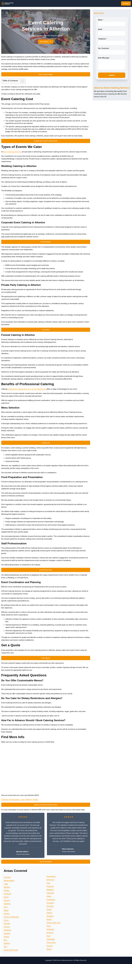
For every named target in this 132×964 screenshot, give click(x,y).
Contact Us (46, 443)
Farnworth (7, 894)
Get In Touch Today (46, 74)
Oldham (49, 913)
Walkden (28, 799)
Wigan (6, 910)
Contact (126, 3)
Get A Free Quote (46, 861)
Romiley (50, 946)
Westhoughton (14, 799)
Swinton (7, 914)
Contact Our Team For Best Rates (45, 141)
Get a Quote (44, 41)
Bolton (6, 897)
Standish (7, 933)
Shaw (49, 926)
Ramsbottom (51, 876)
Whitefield (7, 930)
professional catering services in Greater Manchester (27, 389)
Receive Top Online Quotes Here (45, 805)
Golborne (7, 904)
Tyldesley (4, 799)
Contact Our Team (45, 570)
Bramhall (50, 933)
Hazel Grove (51, 942)
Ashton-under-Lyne (53, 923)
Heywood (50, 886)
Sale (5, 947)
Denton (49, 919)
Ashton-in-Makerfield (11, 917)
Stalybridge (51, 939)
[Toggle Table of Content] (21, 81)
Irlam (5, 907)
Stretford (7, 943)
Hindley (35, 799)
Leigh (22, 799)
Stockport (50, 916)
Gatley (49, 896)
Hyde (48, 936)
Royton (49, 909)
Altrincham (50, 880)
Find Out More (46, 242)
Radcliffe (7, 923)
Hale (48, 883)
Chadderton (51, 899)
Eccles (6, 920)
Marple (49, 949)
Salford (6, 937)
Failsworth (50, 893)
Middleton (50, 890)
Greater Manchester (11, 950)
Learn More (46, 330)
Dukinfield (50, 929)
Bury (5, 940)
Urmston (7, 927)
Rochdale (50, 906)
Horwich (7, 900)
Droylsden (50, 903)
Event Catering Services (12, 152)
